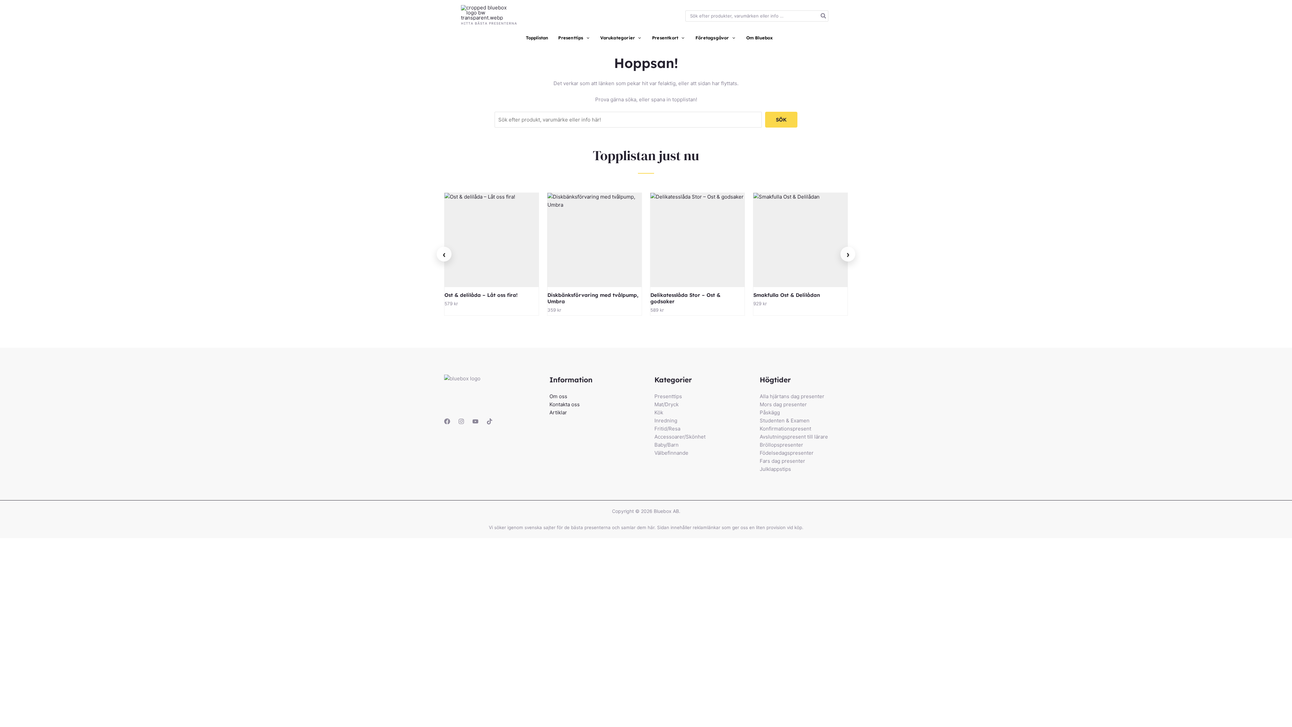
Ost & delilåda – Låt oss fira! (480, 295)
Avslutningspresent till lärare (794, 437)
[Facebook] (447, 421)
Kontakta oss (564, 404)
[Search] (823, 16)
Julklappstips (775, 469)
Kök (658, 412)
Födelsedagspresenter (787, 453)
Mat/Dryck (666, 404)
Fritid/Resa (667, 428)
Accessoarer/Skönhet (680, 437)
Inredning (665, 420)
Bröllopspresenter (781, 445)
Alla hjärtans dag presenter (792, 396)
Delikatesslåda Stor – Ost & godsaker (685, 298)
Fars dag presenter (782, 461)
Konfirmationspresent (785, 428)
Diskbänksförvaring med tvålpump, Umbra (592, 298)
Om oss (558, 396)
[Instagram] (461, 421)
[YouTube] (475, 421)
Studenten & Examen (785, 420)
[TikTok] (490, 421)
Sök (781, 119)
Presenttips (668, 396)
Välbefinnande (671, 453)
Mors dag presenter (783, 404)
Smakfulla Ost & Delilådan (786, 295)
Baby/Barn (666, 445)
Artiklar (558, 412)
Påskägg (770, 412)
